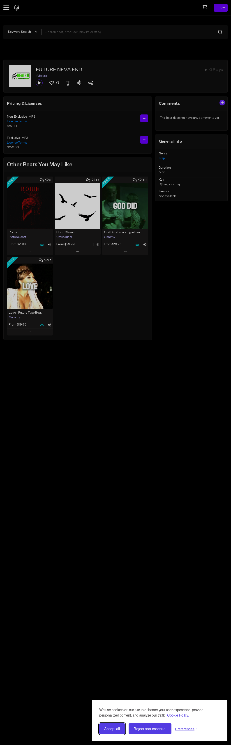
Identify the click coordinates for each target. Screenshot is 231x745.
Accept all (112, 728)
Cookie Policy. (178, 715)
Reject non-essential (150, 728)
